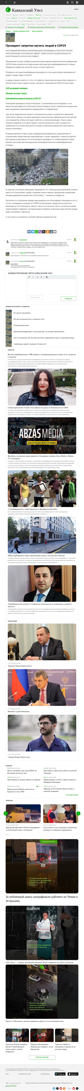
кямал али (23, 253)
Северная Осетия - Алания (56, 21)
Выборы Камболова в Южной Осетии (42, 27)
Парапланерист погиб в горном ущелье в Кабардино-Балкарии (60, 780)
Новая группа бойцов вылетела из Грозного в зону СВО (20, 790)
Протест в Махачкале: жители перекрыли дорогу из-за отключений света (35, 1021)
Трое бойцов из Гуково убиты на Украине (23, 779)
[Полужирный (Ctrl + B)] (29, 277)
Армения (38, 15)
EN (10, 2)
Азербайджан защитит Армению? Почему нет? (30, 344)
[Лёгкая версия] (14, 2)
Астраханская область (49, 15)
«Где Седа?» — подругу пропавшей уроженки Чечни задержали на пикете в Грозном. (40, 962)
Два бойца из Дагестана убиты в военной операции (60, 771)
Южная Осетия (30, 24)
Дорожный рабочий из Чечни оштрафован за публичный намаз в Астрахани (23, 828)
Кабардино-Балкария (33, 18)
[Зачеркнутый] (41, 277)
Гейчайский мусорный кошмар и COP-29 (23, 98)
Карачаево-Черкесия (56, 18)
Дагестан (14, 18)
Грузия (8, 18)
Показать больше (42, 1057)
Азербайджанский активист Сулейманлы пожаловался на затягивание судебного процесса (40, 605)
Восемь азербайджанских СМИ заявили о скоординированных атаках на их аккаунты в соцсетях (42, 355)
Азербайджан (30, 15)
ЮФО (49, 24)
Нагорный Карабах (11, 21)
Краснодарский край (70, 18)
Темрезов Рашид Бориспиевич (20, 666)
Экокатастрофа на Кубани (69, 27)
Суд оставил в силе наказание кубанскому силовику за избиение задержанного (60, 828)
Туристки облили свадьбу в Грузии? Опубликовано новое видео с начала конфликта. (16, 1048)
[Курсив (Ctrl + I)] (33, 277)
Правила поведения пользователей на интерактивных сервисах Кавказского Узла (48, 1083)
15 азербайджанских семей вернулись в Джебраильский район (32, 509)
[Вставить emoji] (47, 277)
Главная (8, 31)
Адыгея (22, 15)
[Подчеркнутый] (37, 277)
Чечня (23, 24)
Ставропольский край (12, 24)
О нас (7, 1074)
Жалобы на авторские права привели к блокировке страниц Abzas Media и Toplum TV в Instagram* (40, 457)
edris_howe (23, 239)
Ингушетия (22, 18)
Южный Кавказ (41, 24)
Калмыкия (45, 18)
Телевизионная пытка (21, 325)
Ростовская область (41, 21)
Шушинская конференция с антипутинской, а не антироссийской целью (39, 331)
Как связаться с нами (24, 1074)
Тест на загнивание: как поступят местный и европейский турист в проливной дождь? (44, 338)
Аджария (15, 15)
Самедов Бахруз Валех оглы (19, 757)
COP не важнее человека (16, 88)
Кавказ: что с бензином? (16, 27)
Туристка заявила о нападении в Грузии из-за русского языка (65, 1046)
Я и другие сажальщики (22, 313)
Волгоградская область (65, 15)
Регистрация (35, 297)
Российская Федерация (26, 21)
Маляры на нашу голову (16, 93)
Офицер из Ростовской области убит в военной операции (59, 789)
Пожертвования (45, 1074)
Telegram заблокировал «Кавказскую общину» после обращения (41, 1046)
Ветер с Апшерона (37, 31)
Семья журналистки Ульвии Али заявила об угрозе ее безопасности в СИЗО (38, 407)
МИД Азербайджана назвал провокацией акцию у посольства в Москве (36, 555)
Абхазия (8, 15)
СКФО (68, 21)
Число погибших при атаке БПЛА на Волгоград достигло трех (22, 771)
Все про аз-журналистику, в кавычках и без (29, 319)
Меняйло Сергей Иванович (18, 711)
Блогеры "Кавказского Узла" (21, 31)
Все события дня (72, 795)
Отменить (68, 298)
